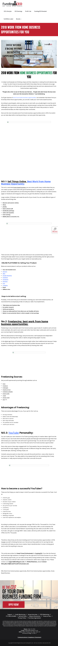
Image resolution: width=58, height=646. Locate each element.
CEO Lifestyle (8, 11)
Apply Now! (14, 605)
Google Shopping (7, 275)
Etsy (4, 283)
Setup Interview (32, 614)
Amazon (5, 271)
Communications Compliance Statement (29, 637)
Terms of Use (47, 616)
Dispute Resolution (34, 616)
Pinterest (5, 281)
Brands (18, 19)
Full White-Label (8, 19)
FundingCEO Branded (40, 11)
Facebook (5, 277)
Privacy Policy (22, 618)
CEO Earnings (18, 11)
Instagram (5, 279)
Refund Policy (23, 616)
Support (9, 614)
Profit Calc (28, 11)
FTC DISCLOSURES (11, 616)
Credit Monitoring (20, 614)
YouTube (13, 432)
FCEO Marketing (44, 614)
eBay (4, 273)
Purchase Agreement (34, 618)
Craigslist (5, 285)
